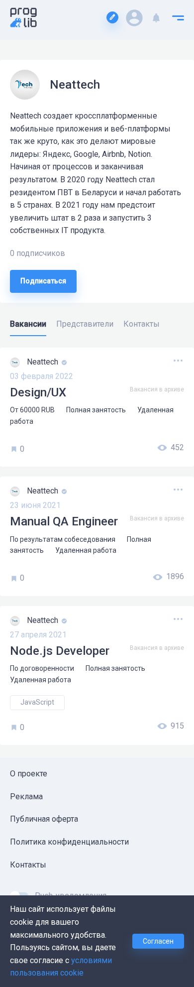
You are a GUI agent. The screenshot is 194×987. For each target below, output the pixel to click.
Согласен (158, 941)
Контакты (28, 864)
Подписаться (43, 281)
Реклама (26, 796)
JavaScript (37, 702)
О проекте (28, 773)
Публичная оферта (44, 819)
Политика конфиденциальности (69, 842)
